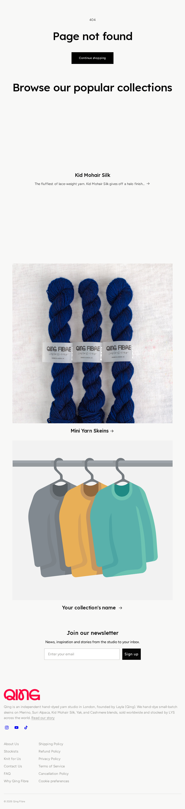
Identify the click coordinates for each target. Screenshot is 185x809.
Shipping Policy (51, 744)
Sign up (132, 654)
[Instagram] (7, 727)
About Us (11, 744)
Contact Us (13, 766)
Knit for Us (12, 759)
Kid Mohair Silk (92, 175)
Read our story (43, 718)
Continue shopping (92, 58)
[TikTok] (26, 727)
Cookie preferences (54, 781)
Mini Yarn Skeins (90, 431)
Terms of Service (52, 766)
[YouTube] (16, 727)
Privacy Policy (49, 759)
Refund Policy (50, 751)
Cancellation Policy (54, 773)
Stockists (11, 751)
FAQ (7, 773)
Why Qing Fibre (16, 781)
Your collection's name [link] (89, 607)
